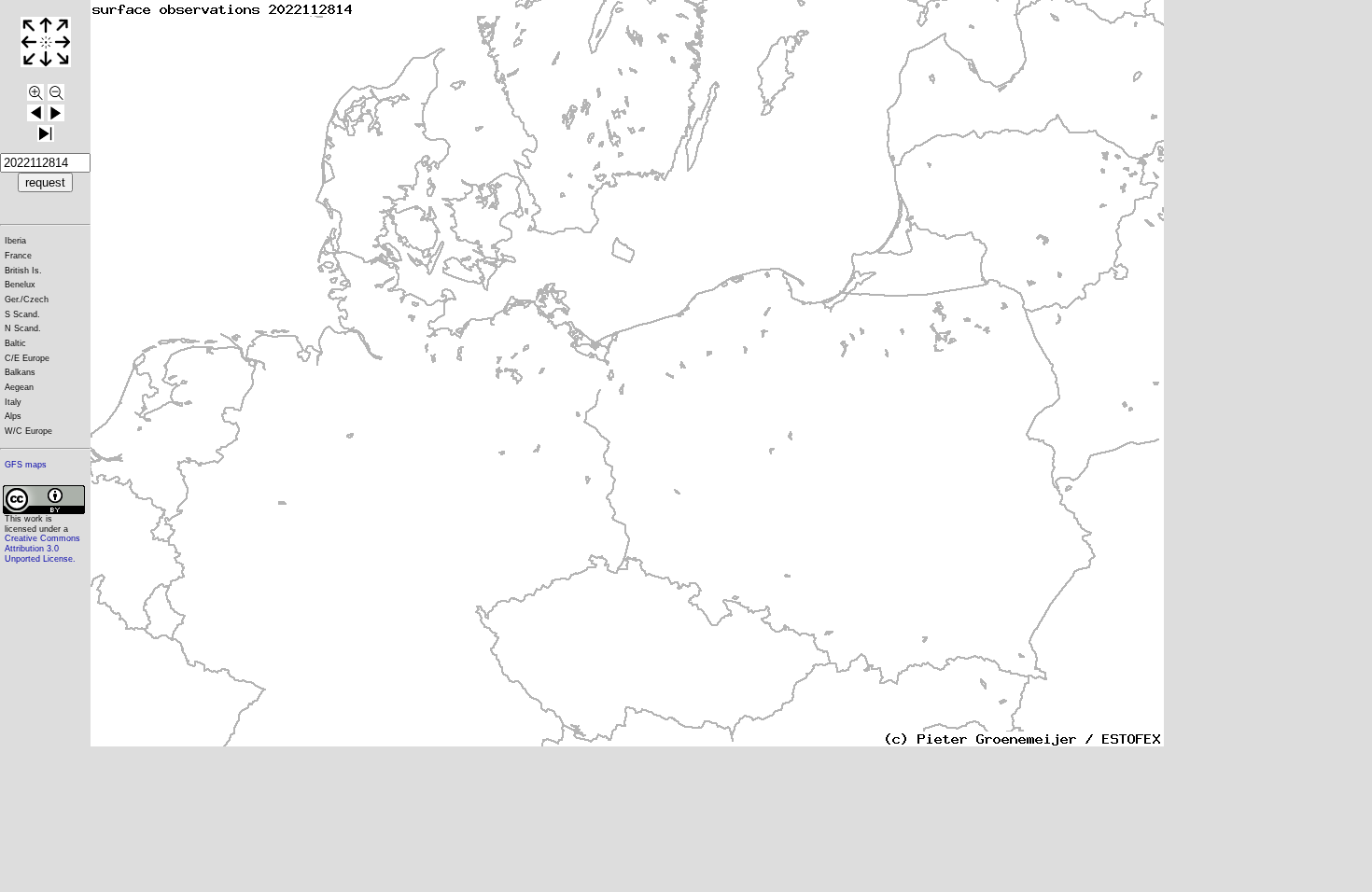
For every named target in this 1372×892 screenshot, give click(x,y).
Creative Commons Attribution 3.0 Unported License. (42, 548)
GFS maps (26, 464)
